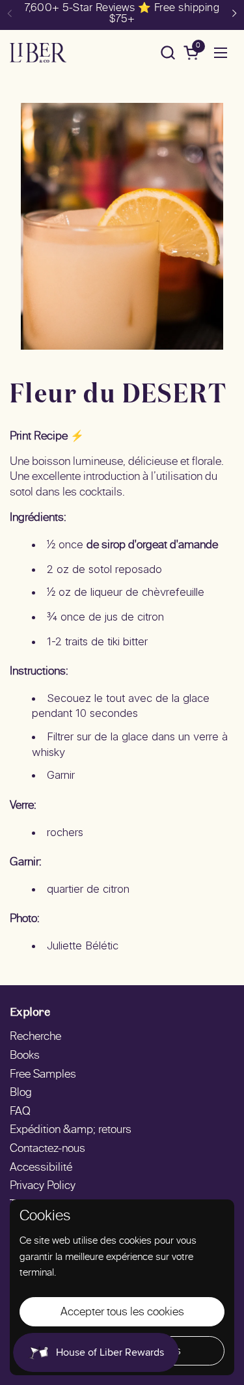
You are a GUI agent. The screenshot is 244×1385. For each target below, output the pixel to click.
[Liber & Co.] (38, 53)
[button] (167, 52)
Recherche (35, 1037)
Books (25, 1056)
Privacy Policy (42, 1186)
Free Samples (43, 1075)
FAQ (20, 1112)
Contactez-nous (47, 1149)
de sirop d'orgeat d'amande (152, 545)
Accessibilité (41, 1168)
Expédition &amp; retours (70, 1130)
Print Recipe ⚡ (47, 437)
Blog (21, 1093)
